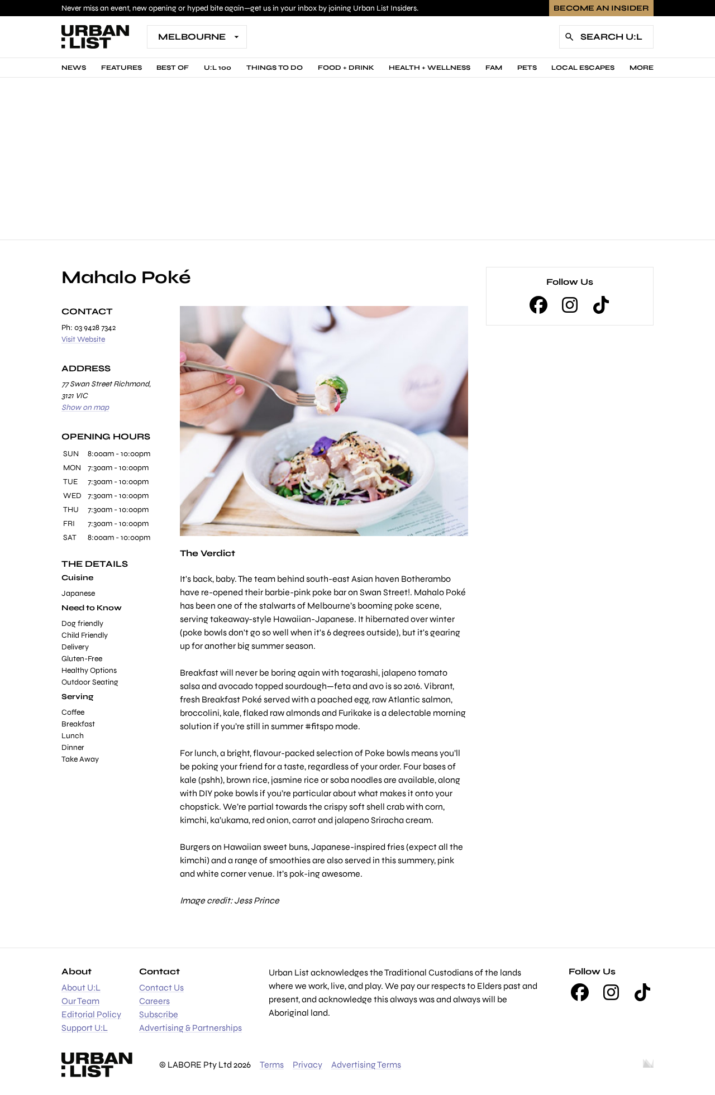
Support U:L (84, 1027)
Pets (527, 67)
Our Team (80, 1001)
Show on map (85, 407)
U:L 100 (217, 67)
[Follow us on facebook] (538, 305)
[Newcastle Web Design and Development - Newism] (648, 1065)
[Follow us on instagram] (570, 305)
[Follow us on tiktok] (601, 305)
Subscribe (158, 1014)
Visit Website (83, 339)
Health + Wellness (429, 67)
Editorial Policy (91, 1014)
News (73, 67)
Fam (493, 67)
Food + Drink (346, 67)
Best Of (172, 67)
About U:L (81, 987)
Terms (272, 1064)
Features (121, 67)
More (642, 67)
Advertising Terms (366, 1064)
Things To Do (274, 67)
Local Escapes (582, 67)
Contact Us (161, 987)
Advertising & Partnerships (190, 1027)
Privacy (307, 1064)
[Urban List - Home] (95, 37)
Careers (154, 1001)
